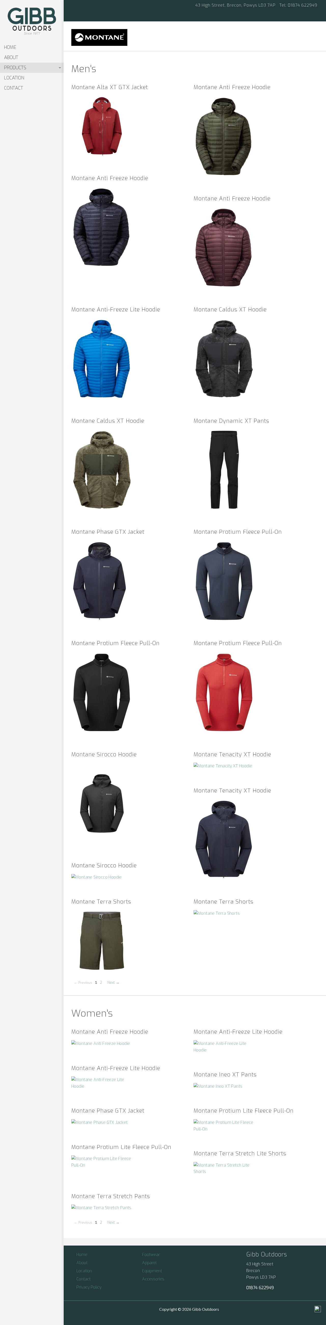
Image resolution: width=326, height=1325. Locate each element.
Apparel (149, 1262)
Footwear (151, 1254)
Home (10, 47)
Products (15, 68)
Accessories (153, 1279)
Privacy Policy (88, 1287)
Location (14, 78)
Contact (13, 88)
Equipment (152, 1271)
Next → (113, 982)
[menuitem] (32, 47)
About (11, 57)
